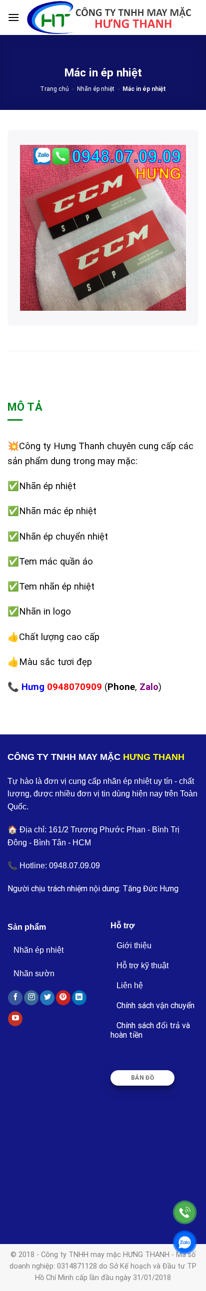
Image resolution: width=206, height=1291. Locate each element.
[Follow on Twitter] (47, 997)
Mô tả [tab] (25, 407)
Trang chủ (54, 88)
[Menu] (14, 17)
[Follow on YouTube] (15, 1018)
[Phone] (185, 1212)
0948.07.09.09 (74, 865)
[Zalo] (185, 1242)
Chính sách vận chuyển (155, 1005)
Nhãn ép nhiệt (95, 88)
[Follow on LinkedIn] (79, 997)
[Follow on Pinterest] (63, 997)
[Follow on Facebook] (15, 997)
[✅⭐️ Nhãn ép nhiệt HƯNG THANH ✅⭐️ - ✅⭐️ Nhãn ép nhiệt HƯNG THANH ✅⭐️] (109, 17)
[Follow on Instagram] (31, 997)
